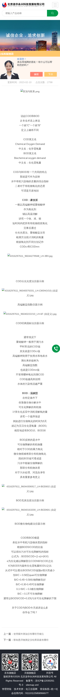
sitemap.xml (32, 685)
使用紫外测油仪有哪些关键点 (29, 634)
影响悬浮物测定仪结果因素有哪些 (31, 640)
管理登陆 (6, 689)
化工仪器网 (31, 689)
